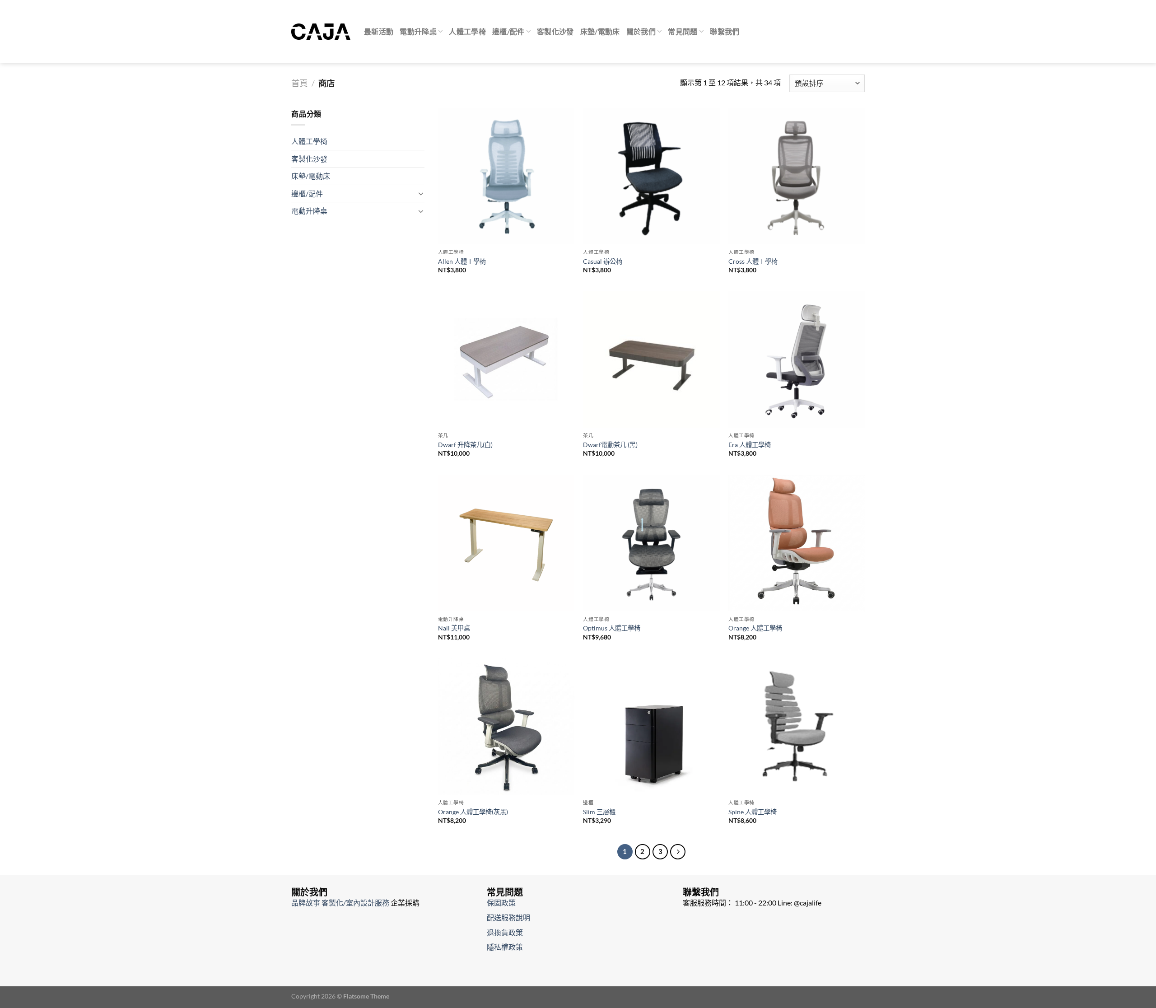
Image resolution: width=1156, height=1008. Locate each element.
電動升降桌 (418, 31)
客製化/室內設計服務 (355, 902)
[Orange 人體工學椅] (796, 543)
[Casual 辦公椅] (651, 176)
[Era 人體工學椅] (796, 359)
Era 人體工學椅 (749, 444)
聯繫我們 (724, 31)
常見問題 (682, 31)
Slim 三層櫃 (599, 812)
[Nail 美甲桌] (506, 543)
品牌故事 (305, 902)
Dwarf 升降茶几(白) (465, 444)
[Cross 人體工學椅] (796, 176)
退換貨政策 (505, 932)
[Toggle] (420, 193)
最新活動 (378, 31)
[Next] (677, 851)
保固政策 (501, 902)
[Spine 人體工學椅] (796, 726)
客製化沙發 (555, 31)
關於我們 (641, 31)
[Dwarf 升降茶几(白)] (506, 359)
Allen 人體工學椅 (462, 261)
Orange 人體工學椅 (755, 628)
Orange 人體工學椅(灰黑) (473, 812)
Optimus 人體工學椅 (611, 628)
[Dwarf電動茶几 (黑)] (651, 359)
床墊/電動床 (600, 31)
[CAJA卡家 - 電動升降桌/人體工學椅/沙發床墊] (320, 31)
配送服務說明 (508, 917)
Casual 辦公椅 (602, 261)
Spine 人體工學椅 (752, 812)
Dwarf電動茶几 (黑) (610, 444)
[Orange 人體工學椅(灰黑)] (506, 726)
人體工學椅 (467, 31)
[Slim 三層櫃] (651, 726)
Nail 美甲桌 (454, 628)
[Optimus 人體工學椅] (651, 543)
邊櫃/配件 (508, 31)
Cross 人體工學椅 (753, 261)
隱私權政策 (505, 947)
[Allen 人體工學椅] (506, 176)
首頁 (299, 83)
